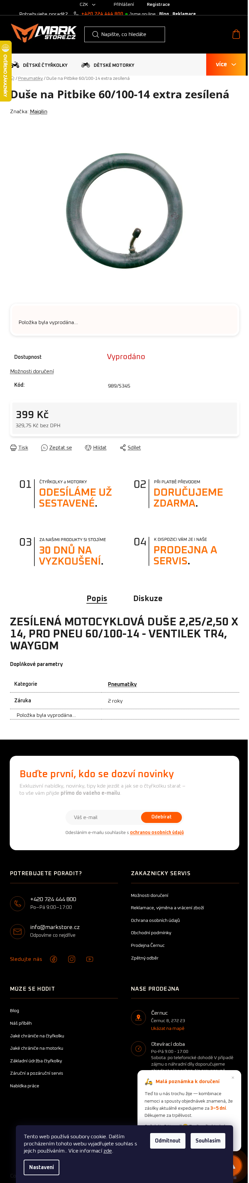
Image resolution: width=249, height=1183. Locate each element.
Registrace (158, 4)
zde (107, 1150)
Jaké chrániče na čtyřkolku (37, 1036)
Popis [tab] (97, 599)
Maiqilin (38, 111)
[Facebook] (53, 959)
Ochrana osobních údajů (155, 920)
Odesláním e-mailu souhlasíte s (124, 832)
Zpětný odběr (145, 958)
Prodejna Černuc (148, 945)
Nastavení (41, 1167)
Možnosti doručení (32, 371)
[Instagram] (72, 959)
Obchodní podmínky (151, 933)
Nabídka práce (24, 1086)
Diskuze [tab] (148, 599)
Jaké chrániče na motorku (36, 1048)
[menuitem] (39, 65)
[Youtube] (90, 959)
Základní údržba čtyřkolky (36, 1061)
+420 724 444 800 (102, 14)
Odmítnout (168, 1140)
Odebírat (161, 817)
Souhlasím (208, 1140)
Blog (164, 14)
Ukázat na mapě (167, 1028)
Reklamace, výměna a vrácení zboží (167, 908)
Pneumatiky (122, 684)
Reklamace (184, 14)
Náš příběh (21, 1023)
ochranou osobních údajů (157, 832)
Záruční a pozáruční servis (36, 1073)
